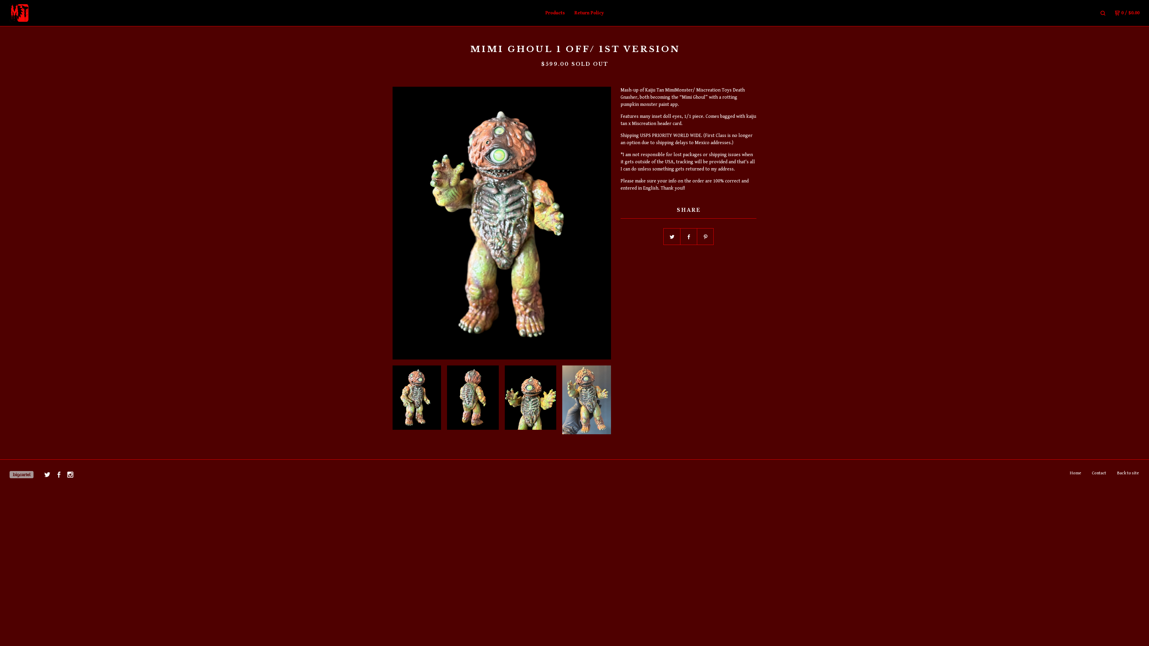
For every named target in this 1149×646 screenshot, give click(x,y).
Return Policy (589, 13)
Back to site (1128, 473)
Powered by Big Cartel (22, 474)
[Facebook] (59, 474)
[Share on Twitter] (672, 236)
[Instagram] (70, 474)
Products (555, 13)
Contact (1099, 473)
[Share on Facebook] (688, 236)
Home (1075, 473)
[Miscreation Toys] (41, 13)
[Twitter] (47, 474)
